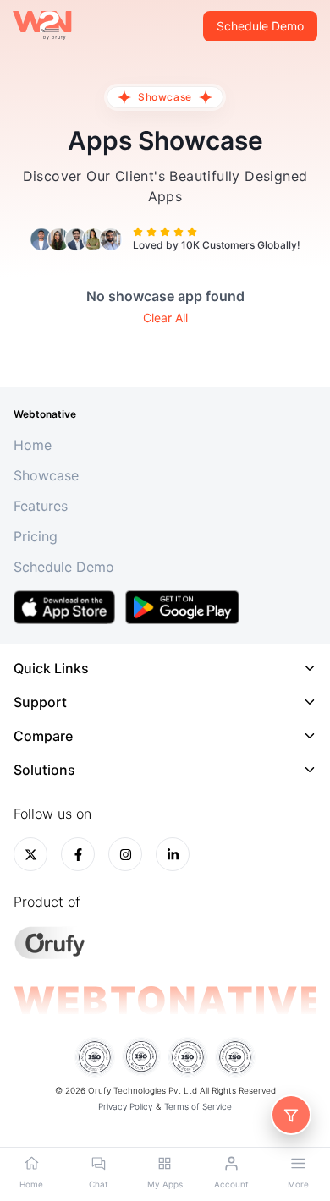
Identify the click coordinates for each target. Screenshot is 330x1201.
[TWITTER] (30, 854)
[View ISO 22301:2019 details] (94, 1057)
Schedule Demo (260, 26)
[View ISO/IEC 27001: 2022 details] (141, 1057)
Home (33, 444)
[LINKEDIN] (173, 854)
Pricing (36, 536)
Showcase (46, 475)
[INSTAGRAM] (125, 854)
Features (41, 505)
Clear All (165, 317)
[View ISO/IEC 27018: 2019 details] (188, 1057)
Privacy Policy (125, 1106)
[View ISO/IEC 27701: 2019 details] (235, 1057)
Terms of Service (198, 1106)
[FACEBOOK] (78, 854)
